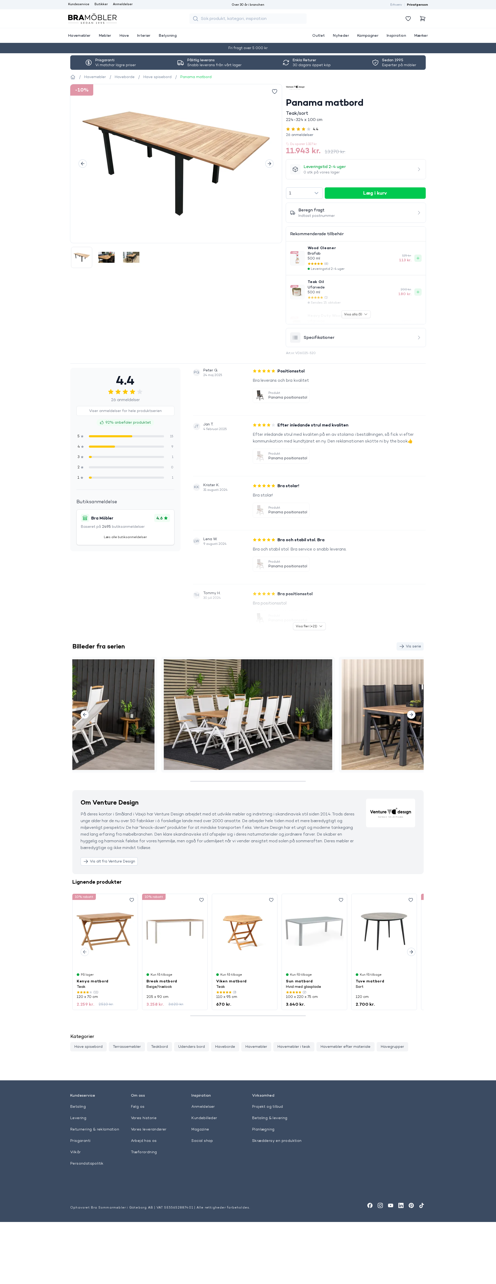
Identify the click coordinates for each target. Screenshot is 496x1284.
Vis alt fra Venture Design (112, 861)
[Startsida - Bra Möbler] (72, 77)
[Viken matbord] (244, 931)
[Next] (269, 163)
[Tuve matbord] (384, 931)
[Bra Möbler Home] (92, 18)
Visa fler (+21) (306, 626)
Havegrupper (392, 1046)
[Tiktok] (421, 1205)
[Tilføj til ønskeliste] (274, 91)
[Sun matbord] (314, 931)
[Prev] (83, 163)
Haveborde (225, 1046)
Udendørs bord (191, 1046)
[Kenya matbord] (105, 931)
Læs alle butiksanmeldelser (125, 537)
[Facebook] (370, 1205)
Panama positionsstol (287, 397)
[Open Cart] (422, 18)
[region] (176, 163)
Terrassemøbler (127, 1046)
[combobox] (304, 193)
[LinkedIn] (401, 1205)
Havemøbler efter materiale (345, 1046)
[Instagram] (380, 1205)
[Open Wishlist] (408, 18)
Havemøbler (256, 1046)
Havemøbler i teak (293, 1046)
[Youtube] (390, 1205)
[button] (356, 135)
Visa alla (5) (353, 314)
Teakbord (159, 1046)
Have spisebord (88, 1046)
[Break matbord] (174, 931)
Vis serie (413, 646)
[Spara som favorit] (132, 900)
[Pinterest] (411, 1205)
